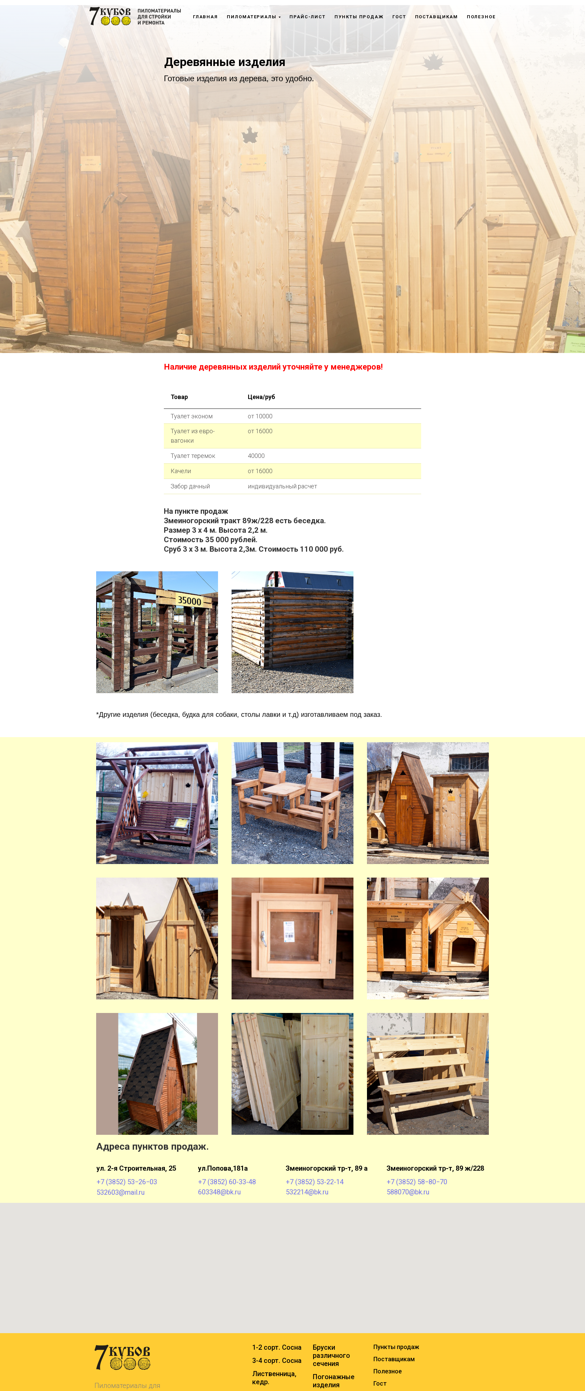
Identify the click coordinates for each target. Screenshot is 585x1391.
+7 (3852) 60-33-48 (227, 1182)
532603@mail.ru (120, 1192)
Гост (399, 16)
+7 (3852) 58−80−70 (417, 1182)
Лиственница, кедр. (274, 1378)
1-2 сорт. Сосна (277, 1347)
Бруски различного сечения (331, 1355)
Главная (205, 16)
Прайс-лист (307, 16)
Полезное (481, 16)
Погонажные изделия (333, 1381)
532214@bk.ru (307, 1192)
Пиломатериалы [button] (252, 16)
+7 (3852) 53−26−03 (126, 1182)
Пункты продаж (359, 16)
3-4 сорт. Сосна (277, 1360)
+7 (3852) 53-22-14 (315, 1182)
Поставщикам (436, 16)
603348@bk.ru (219, 1192)
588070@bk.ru (408, 1192)
